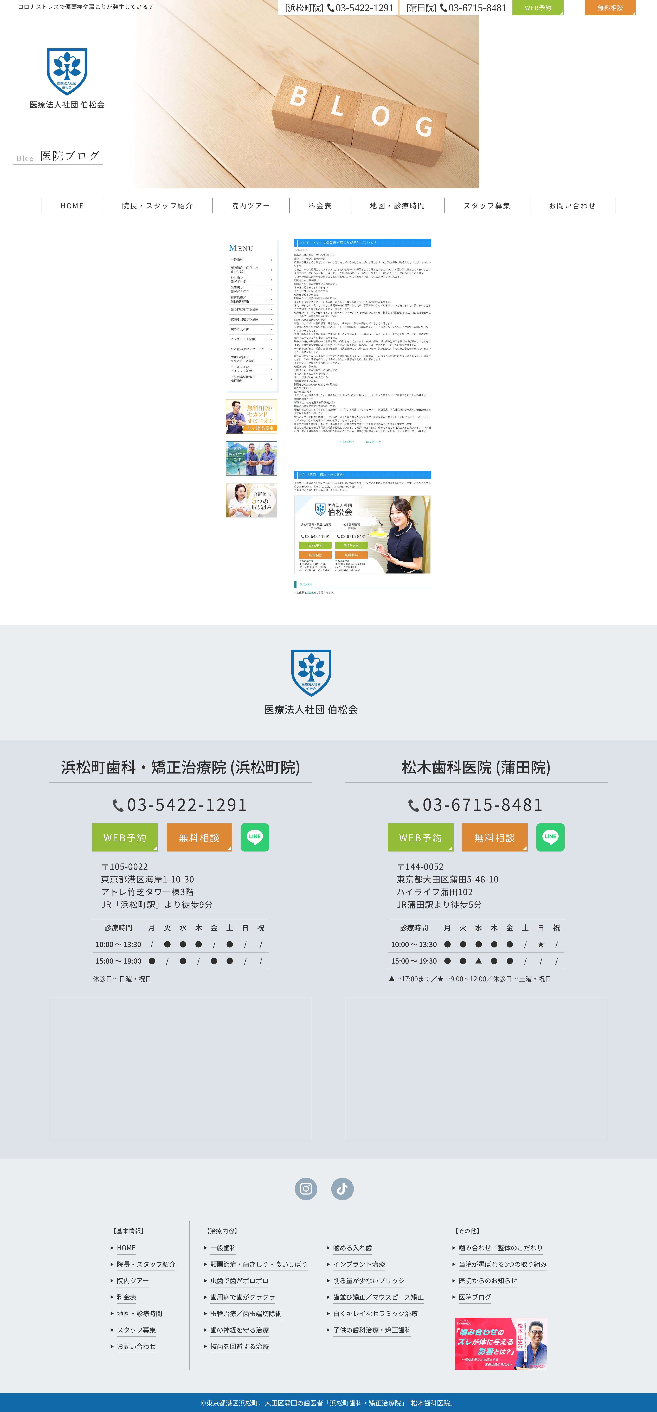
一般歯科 (237, 260)
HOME (72, 205)
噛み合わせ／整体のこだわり (501, 1247)
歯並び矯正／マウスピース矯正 (243, 359)
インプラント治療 (243, 339)
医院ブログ (475, 1296)
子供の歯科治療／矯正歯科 (243, 379)
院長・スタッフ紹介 (158, 205)
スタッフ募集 (487, 205)
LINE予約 (256, 841)
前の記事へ (348, 441)
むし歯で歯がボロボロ (240, 279)
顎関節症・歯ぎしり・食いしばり (259, 1264)
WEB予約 (315, 545)
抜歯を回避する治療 (244, 319)
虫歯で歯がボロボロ (239, 1280)
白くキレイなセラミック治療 (241, 369)
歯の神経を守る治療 (244, 309)
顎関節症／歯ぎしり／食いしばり (246, 269)
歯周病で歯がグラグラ (240, 289)
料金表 (320, 205)
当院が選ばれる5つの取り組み (503, 1264)
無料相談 (315, 555)
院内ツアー (251, 205)
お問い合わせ (573, 205)
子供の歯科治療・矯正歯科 (372, 1329)
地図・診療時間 (398, 205)
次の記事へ (372, 441)
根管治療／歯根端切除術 (240, 299)
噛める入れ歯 (240, 329)
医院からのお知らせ (488, 1280)
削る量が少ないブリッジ (247, 349)
